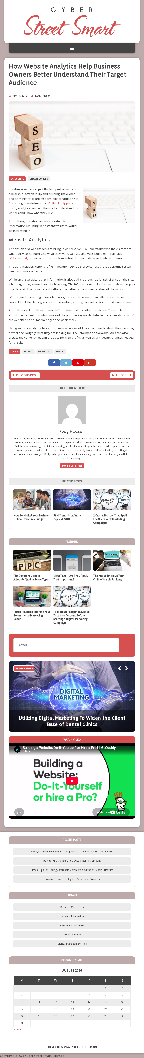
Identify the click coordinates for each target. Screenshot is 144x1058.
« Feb (17, 1029)
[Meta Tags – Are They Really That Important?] (72, 568)
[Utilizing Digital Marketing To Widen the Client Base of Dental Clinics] (72, 696)
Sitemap (58, 1056)
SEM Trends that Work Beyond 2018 (67, 517)
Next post (120, 375)
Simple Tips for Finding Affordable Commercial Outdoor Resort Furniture (72, 870)
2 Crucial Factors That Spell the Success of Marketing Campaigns (110, 519)
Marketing (44, 351)
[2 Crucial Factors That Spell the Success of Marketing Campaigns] (112, 508)
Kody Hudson (42, 95)
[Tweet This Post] (66, 363)
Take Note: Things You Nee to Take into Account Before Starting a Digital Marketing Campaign (71, 617)
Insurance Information (72, 916)
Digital (28, 351)
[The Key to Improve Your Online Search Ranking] (112, 568)
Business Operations (72, 907)
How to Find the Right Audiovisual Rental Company (72, 860)
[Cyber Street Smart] (72, 21)
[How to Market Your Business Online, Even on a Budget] (32, 508)
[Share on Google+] (90, 363)
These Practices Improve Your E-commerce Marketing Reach (31, 615)
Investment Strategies (72, 925)
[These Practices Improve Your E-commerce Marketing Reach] (32, 604)
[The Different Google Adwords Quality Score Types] (32, 568)
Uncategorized (39, 178)
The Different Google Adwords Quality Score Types (31, 577)
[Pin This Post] (78, 363)
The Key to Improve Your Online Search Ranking (108, 577)
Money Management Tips (72, 943)
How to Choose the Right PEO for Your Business (72, 879)
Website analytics (21, 258)
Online (60, 351)
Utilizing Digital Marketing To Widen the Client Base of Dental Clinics (72, 721)
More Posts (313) (72, 465)
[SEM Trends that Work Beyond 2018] (72, 508)
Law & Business (72, 934)
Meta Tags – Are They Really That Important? (71, 577)
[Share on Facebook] (54, 363)
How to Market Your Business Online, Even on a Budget (31, 517)
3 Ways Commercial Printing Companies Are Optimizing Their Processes (72, 851)
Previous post (27, 375)
